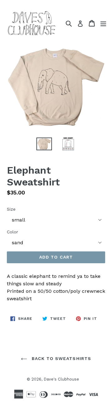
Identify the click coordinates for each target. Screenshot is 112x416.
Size (11, 209)
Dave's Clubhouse (61, 379)
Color (12, 231)
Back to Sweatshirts (60, 358)
